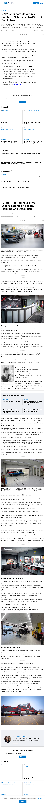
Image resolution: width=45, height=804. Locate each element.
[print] (43, 34)
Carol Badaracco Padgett (7, 216)
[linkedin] (20, 34)
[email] (26, 34)
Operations (3, 10)
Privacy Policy (39, 798)
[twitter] (22, 34)
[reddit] (24, 34)
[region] (22, 800)
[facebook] (18, 34)
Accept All (22, 801)
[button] (2, 3)
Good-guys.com (17, 84)
